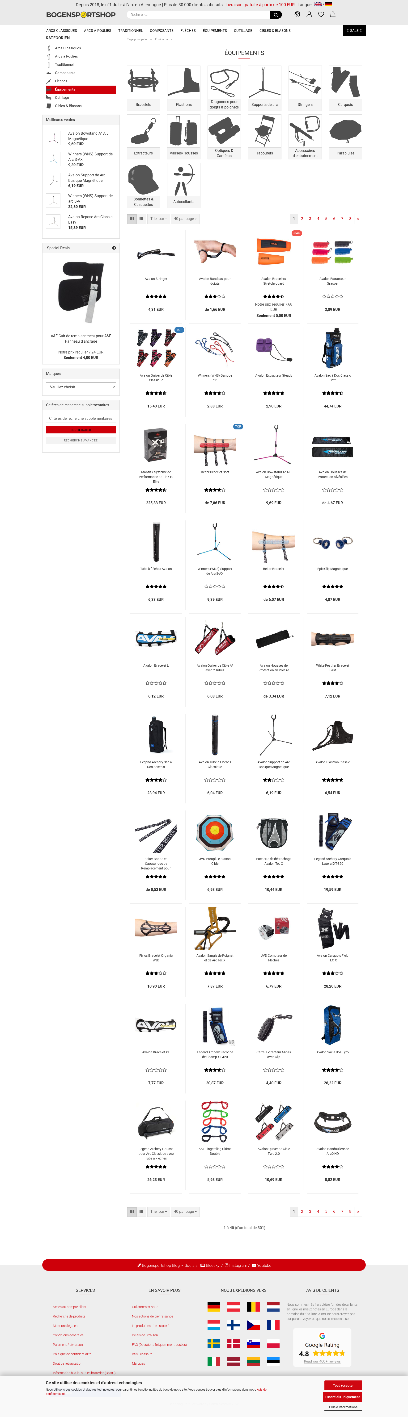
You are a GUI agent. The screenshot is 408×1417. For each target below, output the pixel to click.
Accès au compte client (69, 1307)
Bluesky (212, 1265)
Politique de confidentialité (72, 1354)
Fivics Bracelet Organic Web (156, 958)
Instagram (238, 1265)
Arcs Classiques (61, 31)
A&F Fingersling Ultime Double (215, 1151)
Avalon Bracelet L (156, 665)
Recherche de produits (69, 1316)
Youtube (264, 1265)
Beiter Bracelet (273, 569)
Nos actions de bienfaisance (152, 1316)
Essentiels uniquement (342, 1397)
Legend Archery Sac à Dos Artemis (156, 764)
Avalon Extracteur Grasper (332, 281)
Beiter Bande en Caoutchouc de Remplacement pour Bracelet (156, 864)
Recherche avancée (81, 440)
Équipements (215, 31)
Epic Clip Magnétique (332, 569)
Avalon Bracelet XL (156, 1052)
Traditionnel (130, 31)
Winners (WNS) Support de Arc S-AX (215, 571)
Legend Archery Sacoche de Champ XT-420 (215, 1054)
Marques (138, 1363)
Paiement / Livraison (68, 1344)
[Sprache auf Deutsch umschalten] (328, 4)
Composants (162, 31)
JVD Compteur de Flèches (274, 958)
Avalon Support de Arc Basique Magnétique (273, 764)
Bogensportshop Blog (161, 1265)
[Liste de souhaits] (321, 14)
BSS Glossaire (142, 1354)
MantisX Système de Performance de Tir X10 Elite (156, 476)
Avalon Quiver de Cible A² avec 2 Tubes (215, 668)
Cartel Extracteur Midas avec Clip (273, 1054)
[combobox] (158, 219)
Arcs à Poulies (97, 31)
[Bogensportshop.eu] (83, 15)
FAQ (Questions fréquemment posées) (159, 1344)
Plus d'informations (343, 1407)
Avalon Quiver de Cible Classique (156, 378)
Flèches (188, 31)
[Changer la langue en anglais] (318, 4)
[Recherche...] (276, 15)
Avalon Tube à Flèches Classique (215, 764)
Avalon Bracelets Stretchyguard (273, 281)
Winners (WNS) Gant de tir (215, 378)
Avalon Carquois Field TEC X (332, 958)
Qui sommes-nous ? (146, 1307)
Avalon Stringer (156, 279)
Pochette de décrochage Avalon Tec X (273, 861)
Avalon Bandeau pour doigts (215, 281)
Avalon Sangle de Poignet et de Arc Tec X (215, 958)
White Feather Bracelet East (332, 668)
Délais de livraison (145, 1335)
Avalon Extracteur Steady (273, 375)
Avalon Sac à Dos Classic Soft (332, 378)
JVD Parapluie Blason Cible (215, 861)
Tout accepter (343, 1385)
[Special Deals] (114, 248)
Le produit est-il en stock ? (150, 1326)
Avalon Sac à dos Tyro (332, 1052)
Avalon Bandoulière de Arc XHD (332, 1151)
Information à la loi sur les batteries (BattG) (84, 1373)
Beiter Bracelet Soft (215, 472)
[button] (297, 14)
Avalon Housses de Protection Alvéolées (333, 474)
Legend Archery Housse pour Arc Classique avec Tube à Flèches (156, 1153)
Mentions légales (65, 1326)
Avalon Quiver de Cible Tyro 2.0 (274, 1151)
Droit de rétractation (67, 1363)
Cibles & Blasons (275, 31)
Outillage (243, 31)
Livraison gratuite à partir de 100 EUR (260, 4)
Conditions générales (68, 1335)
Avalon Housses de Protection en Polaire (274, 668)
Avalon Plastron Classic (332, 762)
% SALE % (354, 31)
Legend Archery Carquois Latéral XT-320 (332, 861)
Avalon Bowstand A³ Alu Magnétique (273, 474)
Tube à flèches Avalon (156, 569)
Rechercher (81, 430)
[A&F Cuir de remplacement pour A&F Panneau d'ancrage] (81, 292)
